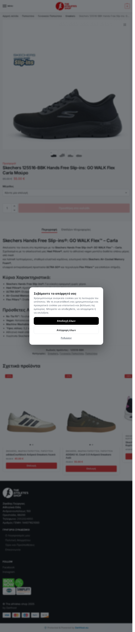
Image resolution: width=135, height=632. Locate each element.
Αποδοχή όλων (66, 320)
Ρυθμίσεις (66, 337)
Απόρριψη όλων (66, 330)
